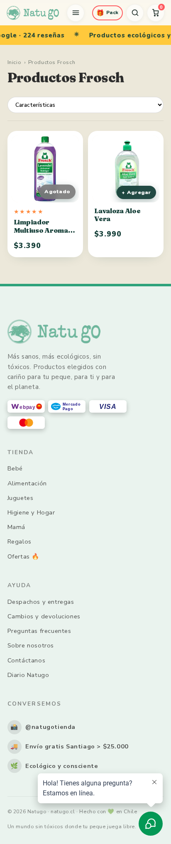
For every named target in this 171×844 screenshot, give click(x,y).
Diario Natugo (28, 675)
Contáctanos (26, 660)
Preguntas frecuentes (39, 631)
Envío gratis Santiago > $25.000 (69, 746)
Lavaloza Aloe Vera (117, 215)
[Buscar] (135, 13)
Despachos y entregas (40, 602)
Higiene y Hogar (31, 512)
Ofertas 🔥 (23, 556)
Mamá (16, 527)
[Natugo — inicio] (33, 13)
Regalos (19, 541)
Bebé (15, 468)
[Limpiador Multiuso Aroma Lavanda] (45, 168)
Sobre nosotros (30, 645)
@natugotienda (43, 727)
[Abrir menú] (75, 13)
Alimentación (27, 483)
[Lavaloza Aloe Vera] (125, 168)
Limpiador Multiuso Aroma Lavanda (41, 230)
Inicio (14, 62)
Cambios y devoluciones (44, 616)
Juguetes (20, 498)
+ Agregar (136, 192)
